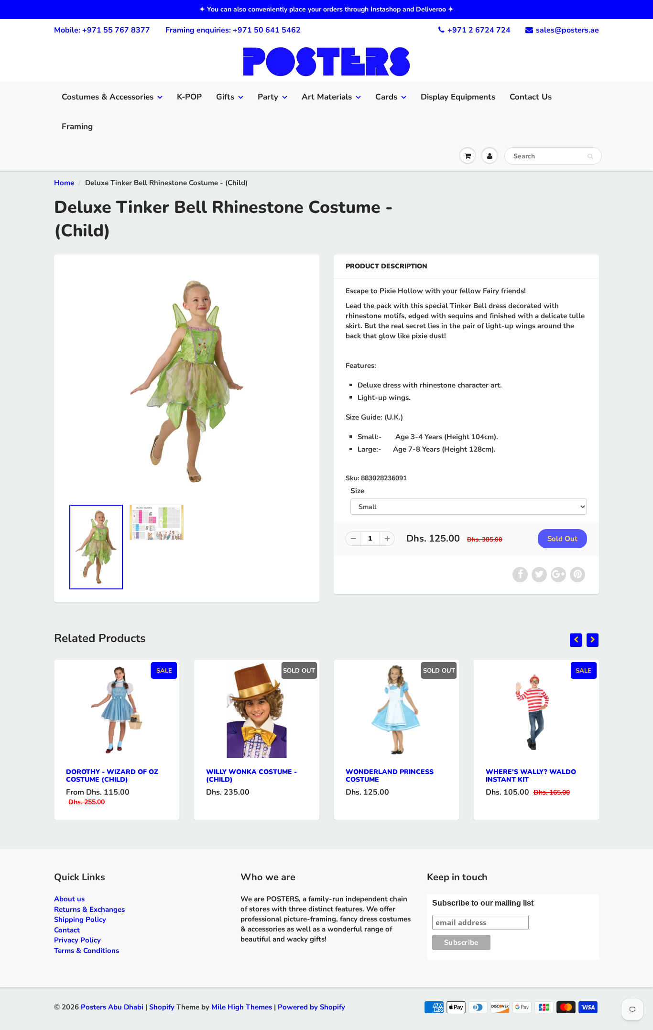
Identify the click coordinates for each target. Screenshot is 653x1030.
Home (64, 183)
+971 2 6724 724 (479, 30)
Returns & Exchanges (89, 909)
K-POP (189, 96)
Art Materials (327, 96)
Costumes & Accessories (107, 96)
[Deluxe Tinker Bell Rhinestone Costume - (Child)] (186, 381)
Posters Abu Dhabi (112, 1007)
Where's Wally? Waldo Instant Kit (531, 775)
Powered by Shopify (311, 1007)
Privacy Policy (77, 940)
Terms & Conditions (86, 950)
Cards (386, 96)
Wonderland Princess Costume (390, 775)
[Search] (590, 156)
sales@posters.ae (567, 30)
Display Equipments (458, 96)
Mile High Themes (241, 1007)
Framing (77, 126)
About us (69, 899)
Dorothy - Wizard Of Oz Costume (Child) (112, 775)
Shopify (161, 1007)
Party (268, 96)
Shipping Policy (80, 919)
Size (357, 491)
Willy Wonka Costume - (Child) (251, 775)
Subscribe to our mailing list (482, 903)
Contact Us (531, 96)
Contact (67, 930)
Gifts (225, 96)
